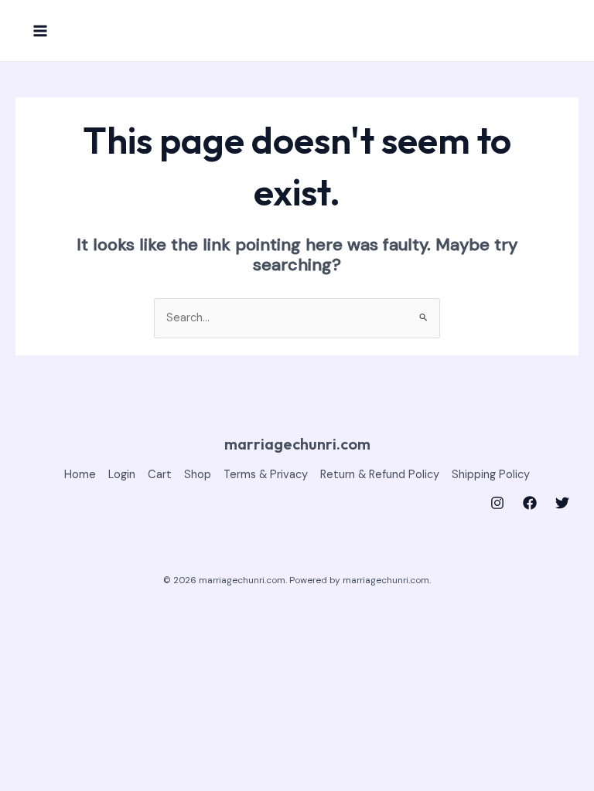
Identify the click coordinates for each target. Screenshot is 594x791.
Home (80, 474)
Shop (197, 474)
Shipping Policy (491, 474)
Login (121, 474)
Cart (160, 474)
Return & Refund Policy (379, 474)
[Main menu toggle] (40, 30)
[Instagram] (497, 503)
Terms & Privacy (266, 474)
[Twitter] (562, 503)
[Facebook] (530, 503)
